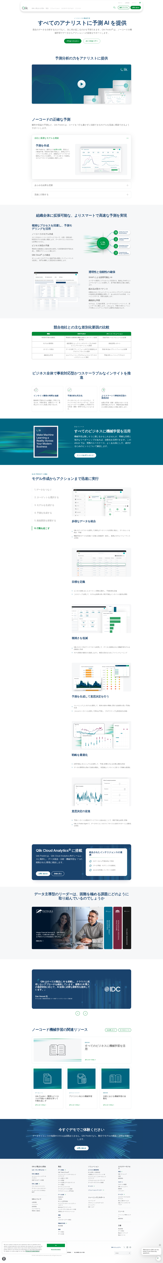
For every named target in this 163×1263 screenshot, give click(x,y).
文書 (119, 1176)
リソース (78, 8)
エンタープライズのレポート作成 (67, 1209)
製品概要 (60, 1225)
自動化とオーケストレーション (66, 1211)
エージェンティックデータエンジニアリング (67, 1175)
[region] (34, 1248)
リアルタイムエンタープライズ (96, 1180)
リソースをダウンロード (85, 455)
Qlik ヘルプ (91, 1207)
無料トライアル (124, 7)
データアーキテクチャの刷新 (96, 1182)
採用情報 (34, 1206)
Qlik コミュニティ (123, 1186)
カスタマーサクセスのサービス (124, 1197)
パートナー (35, 1204)
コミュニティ (91, 1205)
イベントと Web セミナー (124, 1215)
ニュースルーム (36, 1208)
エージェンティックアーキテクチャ (39, 1177)
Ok (56, 1245)
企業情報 (127, 2)
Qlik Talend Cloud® (63, 1172)
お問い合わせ (135, 7)
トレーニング (91, 1200)
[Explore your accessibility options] (4, 1259)
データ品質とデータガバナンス (66, 1182)
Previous (78, 1013)
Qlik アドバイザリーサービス (124, 1203)
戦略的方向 (61, 1223)
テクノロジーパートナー (38, 1186)
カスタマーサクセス (67, 8)
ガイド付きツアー (92, 41)
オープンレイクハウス (64, 1186)
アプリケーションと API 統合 (66, 1191)
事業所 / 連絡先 (36, 1210)
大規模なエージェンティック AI (96, 1174)
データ (61, 1170)
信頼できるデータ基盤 (38, 1180)
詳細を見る (58, 874)
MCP (59, 1217)
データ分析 (61, 1234)
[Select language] (140, 3)
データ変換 (61, 1180)
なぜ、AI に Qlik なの (38, 1170)
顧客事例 (120, 1178)
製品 (47, 8)
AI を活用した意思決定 (94, 1172)
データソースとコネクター (39, 1188)
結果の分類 (57, 149)
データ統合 (61, 1232)
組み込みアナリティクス (64, 1207)
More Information (56, 1249)
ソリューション (55, 8)
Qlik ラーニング (122, 1174)
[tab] (67, 928)
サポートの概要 (122, 1184)
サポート (120, 2)
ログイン (134, 2)
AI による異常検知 (63, 1201)
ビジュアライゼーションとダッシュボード (67, 1204)
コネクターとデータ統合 (64, 1219)
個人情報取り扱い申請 (79, 1252)
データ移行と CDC (63, 1178)
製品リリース (121, 1235)
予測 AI (60, 1199)
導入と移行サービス (123, 1200)
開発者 (120, 1188)
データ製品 (61, 1184)
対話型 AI (60, 1197)
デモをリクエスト (73, 41)
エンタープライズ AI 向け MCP (38, 1191)
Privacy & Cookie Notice (32, 1251)
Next (85, 1013)
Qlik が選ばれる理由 (38, 8)
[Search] (114, 7)
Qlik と (35, 1183)
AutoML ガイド (111, 1030)
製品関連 (120, 1228)
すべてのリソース (124, 1030)
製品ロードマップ (123, 1233)
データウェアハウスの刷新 (65, 1189)
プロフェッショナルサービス (96, 1202)
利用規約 (69, 1252)
